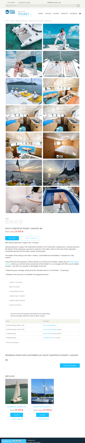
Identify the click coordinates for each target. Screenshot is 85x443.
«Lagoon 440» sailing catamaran (45, 407)
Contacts (64, 13)
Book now (12, 238)
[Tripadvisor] (67, 2)
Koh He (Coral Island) (49, 325)
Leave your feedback (70, 365)
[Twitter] (69, 2)
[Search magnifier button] (78, 5)
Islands (56, 13)
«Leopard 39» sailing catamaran (19, 407)
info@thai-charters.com (54, 2)
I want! (40, 13)
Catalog (48, 13)
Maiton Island (47, 333)
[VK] (78, 2)
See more (16, 415)
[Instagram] (75, 2)
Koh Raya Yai (47, 338)
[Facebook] (72, 2)
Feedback (73, 13)
